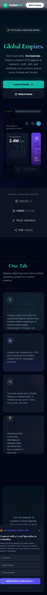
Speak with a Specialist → (20, 581)
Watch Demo (25, 94)
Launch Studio (21, 84)
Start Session (36, 159)
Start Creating (35, 5)
